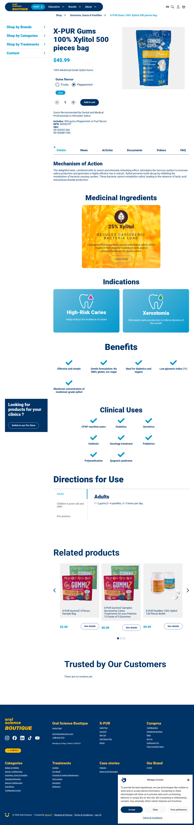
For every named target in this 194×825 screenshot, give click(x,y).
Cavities (55, 768)
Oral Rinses (9, 787)
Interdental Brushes (154, 732)
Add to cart (89, 102)
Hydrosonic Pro (153, 743)
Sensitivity (56, 783)
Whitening (56, 787)
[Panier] (184, 6)
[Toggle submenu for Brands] (80, 7)
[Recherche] (172, 7)
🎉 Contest (13, 750)
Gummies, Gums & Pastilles (86, 15)
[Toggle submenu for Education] (63, 7)
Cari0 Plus (104, 728)
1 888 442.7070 (58, 738)
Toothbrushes (152, 728)
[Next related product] (185, 590)
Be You (149, 739)
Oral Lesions (57, 779)
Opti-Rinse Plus (106, 739)
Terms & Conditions (152, 817)
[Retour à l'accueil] (20, 6)
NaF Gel (103, 735)
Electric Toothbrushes (13, 772)
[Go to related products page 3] (124, 638)
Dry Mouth (56, 772)
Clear (60, 92)
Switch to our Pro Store (23, 425)
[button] (188, 780)
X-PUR (149, 768)
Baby (149, 735)
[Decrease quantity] (57, 102)
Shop (59, 15)
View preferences (178, 809)
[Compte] (178, 6)
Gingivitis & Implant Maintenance (65, 775)
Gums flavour (65, 79)
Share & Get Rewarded (109, 772)
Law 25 (98, 815)
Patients (103, 768)
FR (167, 7)
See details (90, 626)
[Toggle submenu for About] (95, 7)
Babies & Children (12, 768)
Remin (102, 743)
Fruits (65, 84)
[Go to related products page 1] (118, 638)
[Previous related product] (56, 590)
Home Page (57, 728)
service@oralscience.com (62, 734)
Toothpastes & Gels (13, 791)
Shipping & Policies (63, 815)
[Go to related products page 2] (121, 638)
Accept (131, 809)
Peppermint (85, 84)
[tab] (61, 150)
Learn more (121, 259)
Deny (155, 809)
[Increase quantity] (73, 102)
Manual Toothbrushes (13, 783)
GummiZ (103, 732)
